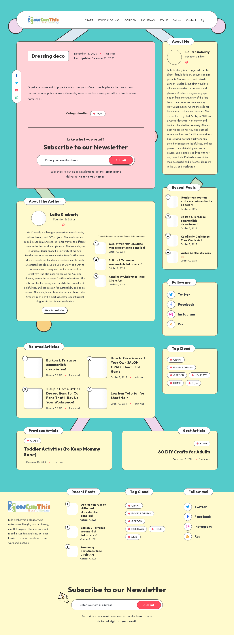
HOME (177, 383)
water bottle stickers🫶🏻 (196, 254)
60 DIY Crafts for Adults (184, 452)
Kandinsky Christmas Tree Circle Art (127, 278)
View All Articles (55, 310)
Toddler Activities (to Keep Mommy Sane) (62, 451)
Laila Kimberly (64, 214)
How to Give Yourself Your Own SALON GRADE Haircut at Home (128, 365)
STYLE (164, 20)
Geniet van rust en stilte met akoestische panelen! (127, 245)
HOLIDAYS (148, 20)
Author (177, 20)
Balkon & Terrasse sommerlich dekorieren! (125, 262)
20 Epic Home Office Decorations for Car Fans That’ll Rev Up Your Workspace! (63, 395)
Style (100, 113)
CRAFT (89, 20)
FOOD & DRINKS (109, 20)
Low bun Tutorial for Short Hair (127, 395)
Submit (121, 160)
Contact (191, 20)
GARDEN (130, 20)
